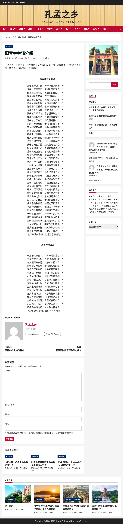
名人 (67, 28)
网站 (7, 423)
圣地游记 (11, 500)
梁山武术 (9, 47)
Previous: (14, 348)
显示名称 (9, 405)
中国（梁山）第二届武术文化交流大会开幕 (69, 463)
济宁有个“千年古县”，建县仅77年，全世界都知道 (102, 109)
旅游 (30, 28)
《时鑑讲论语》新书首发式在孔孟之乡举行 (103, 169)
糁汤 (91, 133)
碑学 (49, 28)
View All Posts (52, 334)
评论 (7, 370)
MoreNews (70, 521)
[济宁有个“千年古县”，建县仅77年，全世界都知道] (47, 494)
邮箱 (7, 414)
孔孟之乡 (61, 13)
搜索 (114, 84)
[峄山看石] (18, 494)
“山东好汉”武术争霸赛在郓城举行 (16, 463)
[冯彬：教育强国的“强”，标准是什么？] (105, 494)
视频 (104, 28)
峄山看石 (92, 101)
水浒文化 (40, 500)
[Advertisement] (106, 253)
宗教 (39, 28)
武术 (58, 28)
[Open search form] (120, 28)
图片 (95, 28)
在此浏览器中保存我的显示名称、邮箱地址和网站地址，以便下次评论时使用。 (41, 433)
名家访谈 (97, 500)
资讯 (12, 28)
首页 (4, 28)
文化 (21, 28)
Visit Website (33, 334)
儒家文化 (68, 500)
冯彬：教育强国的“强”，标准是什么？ (104, 507)
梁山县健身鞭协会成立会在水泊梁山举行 (43, 463)
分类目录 (92, 222)
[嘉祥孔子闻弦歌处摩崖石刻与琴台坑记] (76, 494)
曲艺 (86, 28)
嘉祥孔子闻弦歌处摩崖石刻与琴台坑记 (76, 507)
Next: (68, 348)
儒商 (76, 28)
